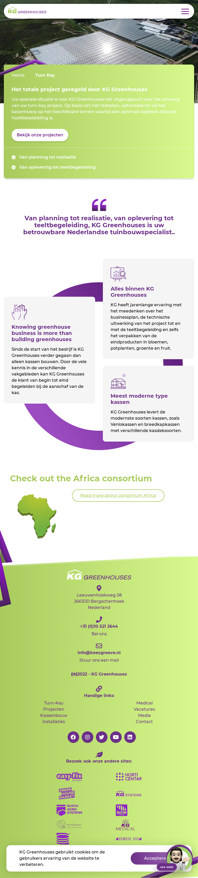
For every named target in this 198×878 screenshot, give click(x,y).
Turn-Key (53, 703)
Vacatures (144, 709)
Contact (144, 721)
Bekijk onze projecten (40, 134)
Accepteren (156, 858)
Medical (144, 703)
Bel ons (99, 630)
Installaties (53, 721)
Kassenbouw (53, 715)
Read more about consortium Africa (118, 495)
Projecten (53, 709)
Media (144, 715)
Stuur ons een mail (99, 656)
